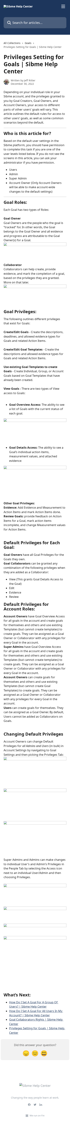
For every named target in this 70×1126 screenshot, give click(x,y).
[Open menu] (63, 6)
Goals (28, 43)
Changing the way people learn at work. (35, 1097)
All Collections (12, 43)
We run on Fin (37, 1115)
